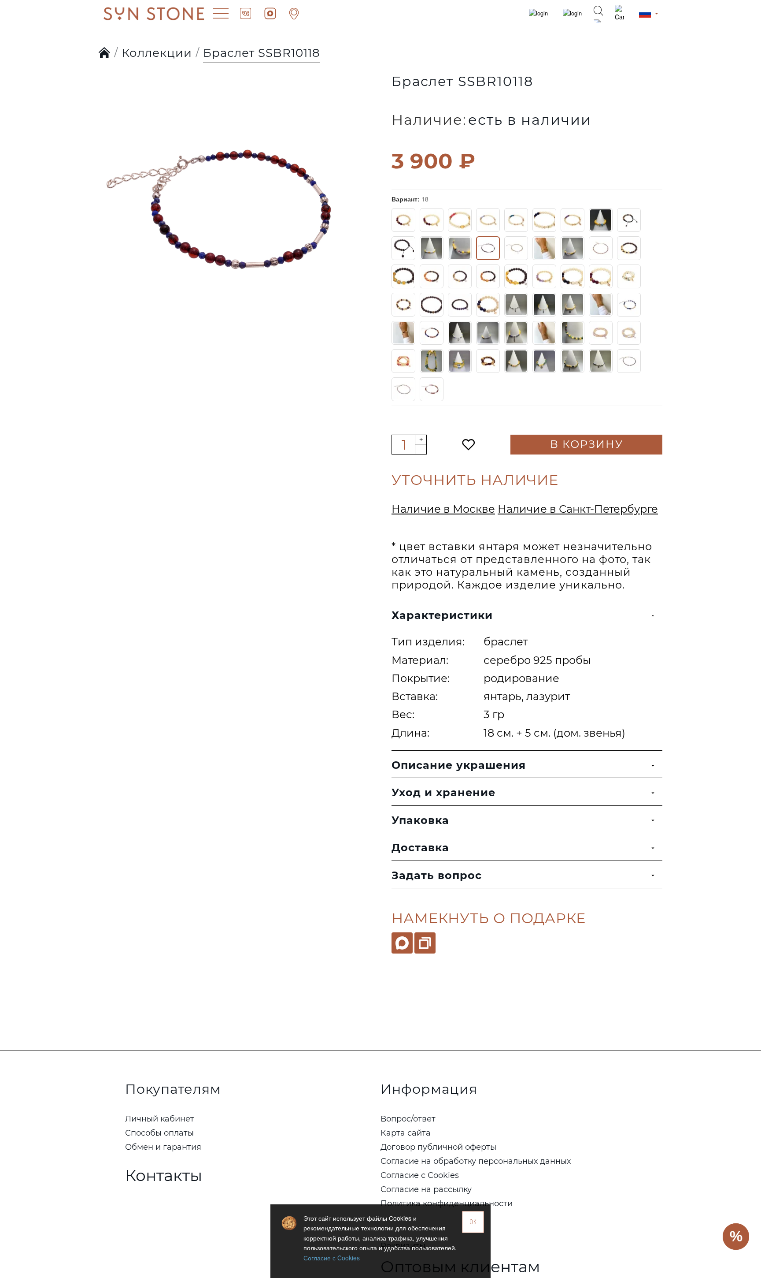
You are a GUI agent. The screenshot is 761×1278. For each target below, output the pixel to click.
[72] (572, 305)
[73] (601, 305)
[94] (601, 361)
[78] (460, 333)
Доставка (420, 847)
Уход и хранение (443, 792)
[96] (403, 389)
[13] (403, 248)
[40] (403, 305)
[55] (460, 305)
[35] (572, 276)
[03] (488, 220)
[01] (431, 220)
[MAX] (402, 943)
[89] (488, 361)
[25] (431, 276)
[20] (544, 248)
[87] (431, 361)
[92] (544, 361)
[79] (488, 333)
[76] (403, 333)
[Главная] (105, 53)
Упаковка (420, 820)
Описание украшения (459, 765)
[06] (572, 220)
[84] (629, 333)
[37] (629, 276)
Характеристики (442, 615)
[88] (460, 361)
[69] (488, 305)
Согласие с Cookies (331, 1257)
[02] (460, 220)
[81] (544, 333)
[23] (629, 248)
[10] (601, 220)
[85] (403, 361)
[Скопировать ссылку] (425, 943)
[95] (629, 361)
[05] (544, 220)
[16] (431, 248)
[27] (488, 276)
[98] (431, 389)
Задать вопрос (437, 875)
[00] (403, 220)
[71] (544, 305)
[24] (403, 276)
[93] (572, 361)
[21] (572, 248)
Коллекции (157, 53)
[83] (601, 333)
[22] (601, 248)
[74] (629, 305)
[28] (516, 276)
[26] (460, 276)
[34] (544, 276)
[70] (516, 305)
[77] (431, 333)
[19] (516, 248)
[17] (460, 248)
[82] (572, 333)
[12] (629, 220)
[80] (516, 333)
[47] (431, 305)
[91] (516, 361)
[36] (601, 276)
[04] (516, 220)
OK (473, 1222)
